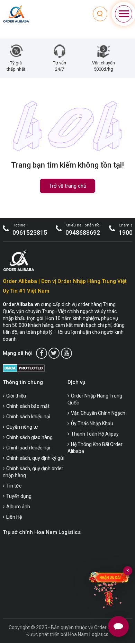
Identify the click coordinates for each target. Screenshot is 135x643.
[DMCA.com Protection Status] (24, 368)
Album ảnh (18, 506)
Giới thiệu (16, 396)
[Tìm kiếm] (100, 14)
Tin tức (13, 486)
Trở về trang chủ (67, 186)
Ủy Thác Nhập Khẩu (92, 423)
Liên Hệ (14, 517)
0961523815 (29, 232)
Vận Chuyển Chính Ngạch (98, 413)
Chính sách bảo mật (28, 406)
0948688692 (82, 232)
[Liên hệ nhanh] (118, 626)
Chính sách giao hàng (29, 437)
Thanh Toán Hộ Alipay (95, 434)
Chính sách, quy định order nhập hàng (33, 472)
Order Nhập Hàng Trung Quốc (95, 399)
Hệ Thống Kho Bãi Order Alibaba (95, 447)
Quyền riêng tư (22, 427)
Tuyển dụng (19, 496)
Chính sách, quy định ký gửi (35, 458)
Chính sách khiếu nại (28, 416)
